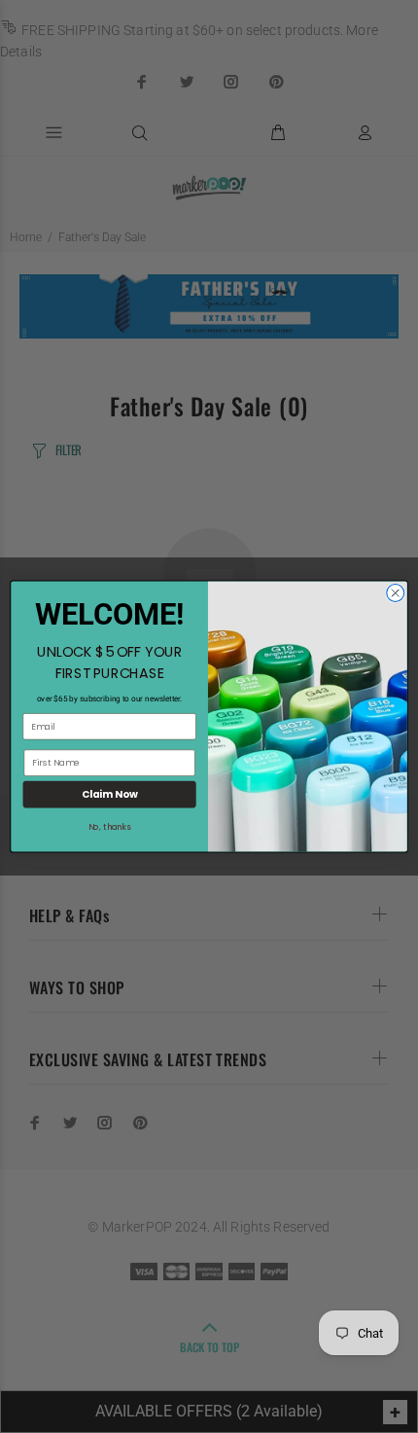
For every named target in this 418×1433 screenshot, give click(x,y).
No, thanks (109, 827)
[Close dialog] (395, 593)
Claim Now (109, 794)
